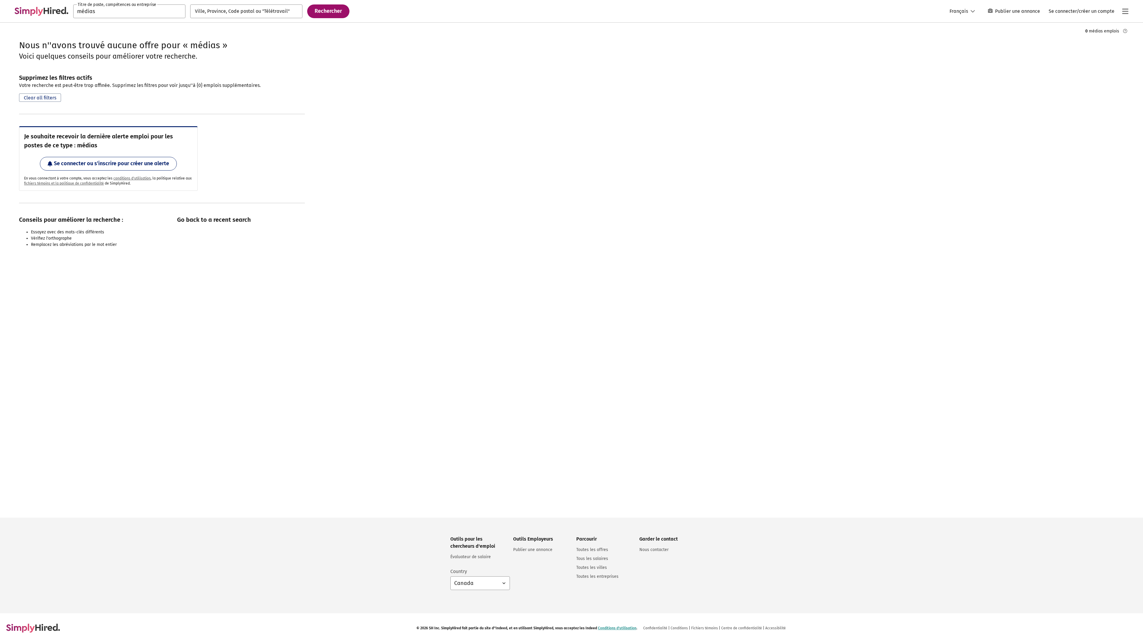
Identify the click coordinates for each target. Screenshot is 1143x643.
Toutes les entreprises (597, 576)
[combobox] (129, 11)
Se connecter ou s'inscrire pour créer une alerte (111, 163)
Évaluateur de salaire (470, 556)
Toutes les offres (592, 549)
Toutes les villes (591, 567)
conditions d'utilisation (132, 178)
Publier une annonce (1017, 11)
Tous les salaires (592, 558)
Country (458, 571)
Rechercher (328, 11)
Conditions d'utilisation (617, 628)
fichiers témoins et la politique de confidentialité (64, 183)
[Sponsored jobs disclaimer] (1125, 31)
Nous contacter (654, 549)
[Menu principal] (1125, 11)
